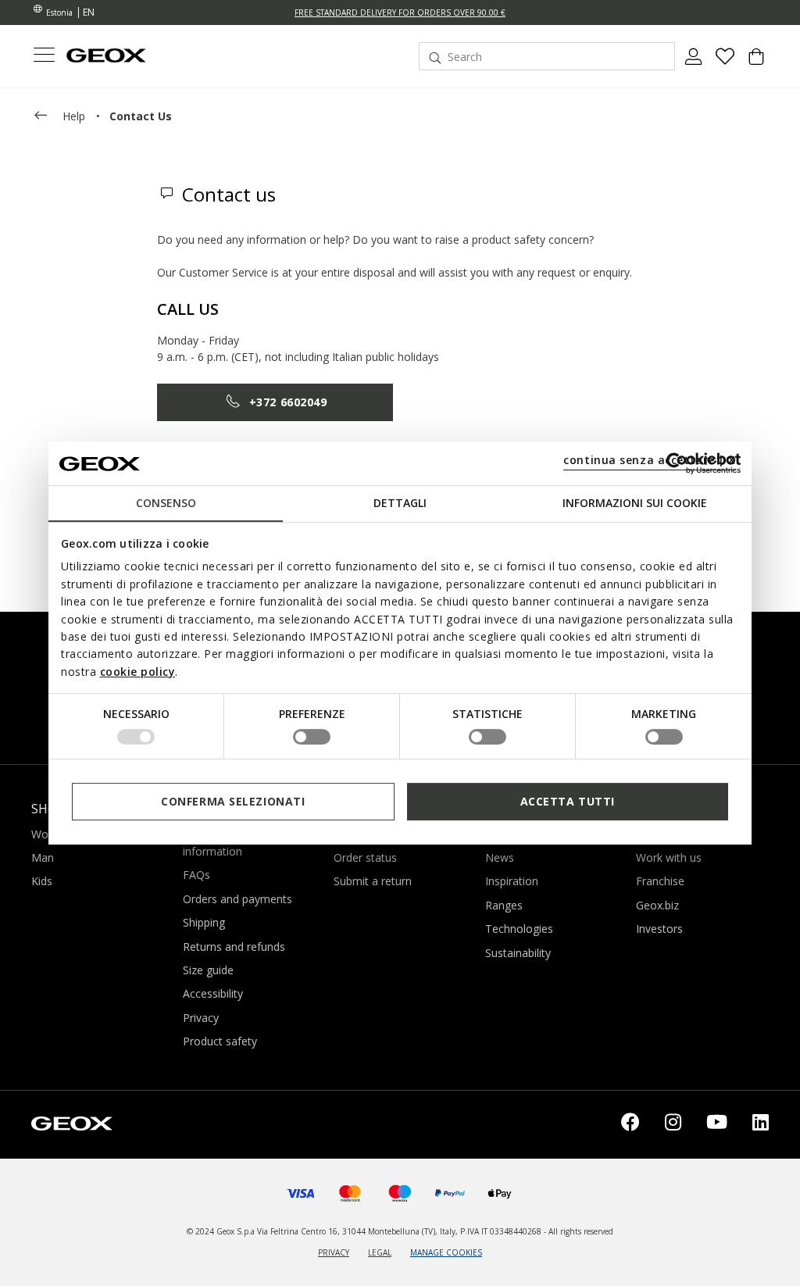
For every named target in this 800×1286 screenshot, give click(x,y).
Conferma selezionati (233, 801)
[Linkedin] (760, 1124)
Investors (659, 928)
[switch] (311, 737)
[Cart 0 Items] (756, 62)
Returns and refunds (234, 946)
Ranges (504, 905)
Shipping (204, 922)
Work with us (669, 857)
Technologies (519, 928)
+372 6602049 (288, 402)
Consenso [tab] (166, 502)
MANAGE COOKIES (446, 1252)
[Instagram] (673, 1124)
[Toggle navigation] (43, 56)
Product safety (220, 1041)
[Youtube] (716, 1124)
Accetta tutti (567, 801)
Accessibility (213, 993)
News (499, 857)
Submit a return (373, 880)
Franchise (660, 880)
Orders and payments (237, 898)
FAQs (196, 874)
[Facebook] (630, 1124)
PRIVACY (333, 1252)
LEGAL (379, 1252)
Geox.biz (657, 905)
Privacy (201, 1017)
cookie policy (138, 671)
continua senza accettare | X (649, 459)
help (73, 116)
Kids (41, 880)
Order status (365, 857)
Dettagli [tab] (400, 502)
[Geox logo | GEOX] (71, 1122)
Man (42, 857)
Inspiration (511, 880)
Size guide (208, 970)
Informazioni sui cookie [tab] (634, 502)
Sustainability (518, 952)
